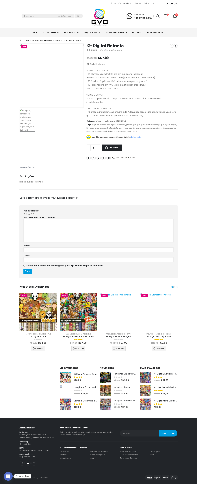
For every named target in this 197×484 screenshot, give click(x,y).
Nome (26, 245)
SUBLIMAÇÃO (70, 33)
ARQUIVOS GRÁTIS (92, 33)
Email (108, 158)
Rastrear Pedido (142, 3)
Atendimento (127, 3)
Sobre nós (116, 3)
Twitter (93, 158)
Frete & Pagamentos (129, 455)
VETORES (136, 33)
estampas (121, 125)
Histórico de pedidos (99, 451)
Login (92, 458)
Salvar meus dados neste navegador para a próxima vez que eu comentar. (65, 265)
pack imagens (135, 128)
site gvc (117, 131)
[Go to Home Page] (20, 40)
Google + (103, 158)
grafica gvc (131, 125)
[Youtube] (172, 3)
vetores (134, 131)
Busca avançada (97, 455)
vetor (129, 131)
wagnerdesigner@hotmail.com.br (34, 450)
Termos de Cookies (128, 458)
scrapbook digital (105, 131)
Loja (152, 3)
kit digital (166, 125)
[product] (65, 377)
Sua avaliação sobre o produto (40, 217)
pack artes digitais (111, 128)
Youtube (28, 463)
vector (123, 131)
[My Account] (157, 16)
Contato (63, 455)
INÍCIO (35, 33)
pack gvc (124, 128)
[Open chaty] (8, 476)
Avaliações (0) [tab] (26, 167)
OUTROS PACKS (153, 33)
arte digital (111, 125)
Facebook (88, 158)
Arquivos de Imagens (106, 121)
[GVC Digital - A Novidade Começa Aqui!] (100, 17)
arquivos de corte (99, 125)
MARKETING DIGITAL (115, 33)
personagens (91, 131)
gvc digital (145, 125)
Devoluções (155, 451)
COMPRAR (113, 147)
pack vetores (147, 128)
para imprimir (158, 128)
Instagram (33, 463)
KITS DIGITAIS (49, 33)
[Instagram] (176, 3)
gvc (138, 125)
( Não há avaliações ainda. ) (110, 50)
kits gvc (100, 128)
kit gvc (173, 125)
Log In (159, 3)
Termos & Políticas (128, 451)
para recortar (170, 128)
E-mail (26, 255)
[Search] (78, 16)
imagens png (156, 125)
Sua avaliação (31, 210)
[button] (172, 287)
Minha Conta (65, 458)
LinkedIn (98, 158)
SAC (152, 455)
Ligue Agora (138, 14)
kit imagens (91, 128)
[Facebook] (168, 3)
